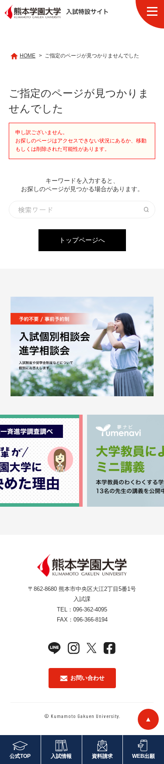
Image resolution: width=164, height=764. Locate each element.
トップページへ (82, 240)
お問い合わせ (87, 678)
